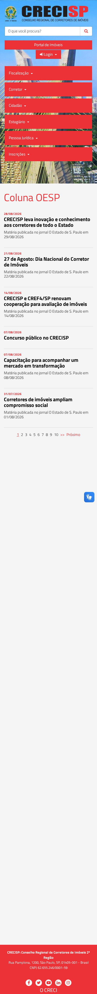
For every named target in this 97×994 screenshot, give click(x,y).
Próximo (73, 435)
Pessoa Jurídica (21, 138)
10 (56, 435)
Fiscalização (19, 73)
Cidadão (16, 105)
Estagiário (17, 122)
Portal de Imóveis (48, 45)
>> (62, 435)
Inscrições (17, 154)
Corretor (16, 89)
